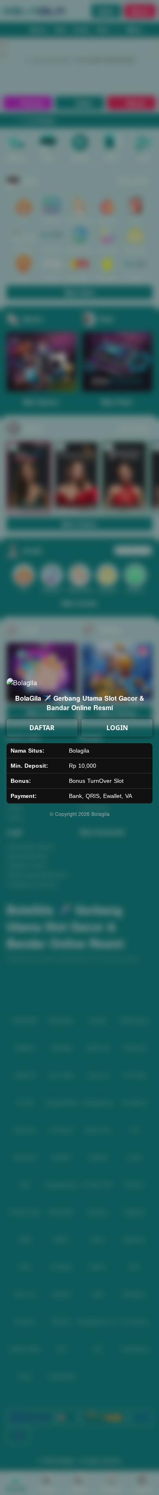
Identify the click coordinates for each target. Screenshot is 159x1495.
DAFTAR (42, 727)
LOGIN (117, 727)
